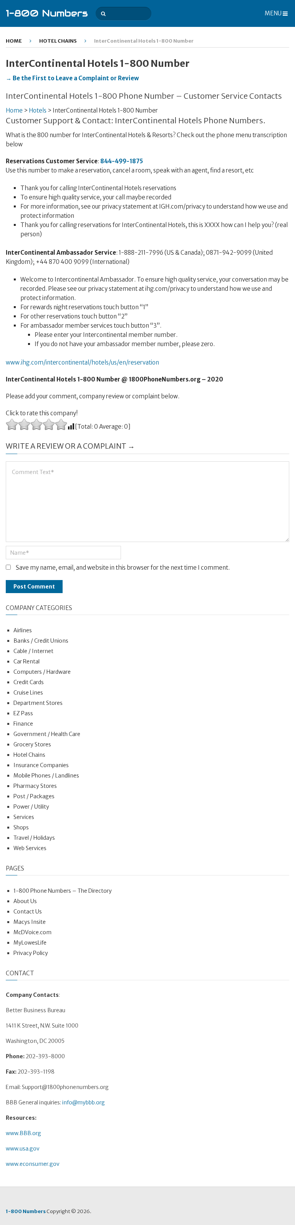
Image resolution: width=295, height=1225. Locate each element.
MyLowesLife (29, 942)
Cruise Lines (28, 692)
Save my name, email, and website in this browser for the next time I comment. (123, 567)
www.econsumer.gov (33, 1163)
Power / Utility (31, 806)
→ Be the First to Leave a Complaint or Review (72, 78)
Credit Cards (28, 682)
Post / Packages (34, 796)
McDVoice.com (32, 932)
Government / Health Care (46, 734)
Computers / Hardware (42, 671)
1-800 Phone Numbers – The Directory (62, 890)
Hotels (37, 110)
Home (14, 41)
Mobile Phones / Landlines (46, 775)
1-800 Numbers (47, 13)
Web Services (29, 848)
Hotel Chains (58, 41)
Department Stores (38, 703)
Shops (21, 827)
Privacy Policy (30, 953)
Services (23, 817)
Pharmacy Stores (35, 785)
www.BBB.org (23, 1133)
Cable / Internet (33, 651)
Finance (23, 723)
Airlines (22, 630)
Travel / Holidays (34, 837)
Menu (273, 13)
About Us (25, 901)
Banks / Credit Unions (40, 640)
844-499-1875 (121, 161)
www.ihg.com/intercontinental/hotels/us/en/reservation (82, 362)
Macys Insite (29, 921)
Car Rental (26, 661)
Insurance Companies (41, 765)
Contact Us (27, 911)
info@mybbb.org (83, 1102)
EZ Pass (23, 713)
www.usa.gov (23, 1148)
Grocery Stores (32, 744)
